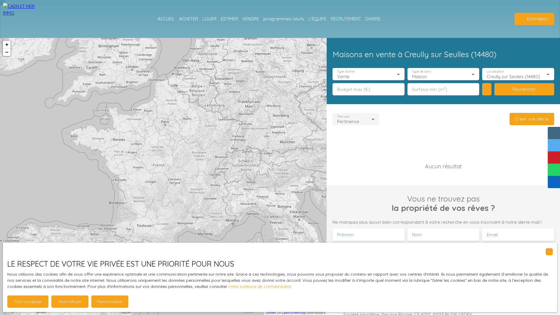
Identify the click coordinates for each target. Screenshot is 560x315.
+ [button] (6, 44)
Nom (417, 234)
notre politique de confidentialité (259, 286)
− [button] (6, 52)
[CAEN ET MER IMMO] (19, 19)
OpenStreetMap (294, 313)
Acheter (188, 19)
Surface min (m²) (429, 89)
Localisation (495, 72)
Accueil (166, 19)
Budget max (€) (353, 89)
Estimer (229, 19)
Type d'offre (346, 72)
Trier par (343, 116)
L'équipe (317, 19)
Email (492, 234)
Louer (209, 19)
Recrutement (346, 19)
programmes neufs (283, 19)
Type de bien (421, 72)
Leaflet (271, 313)
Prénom (345, 234)
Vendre (250, 19)
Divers (372, 19)
